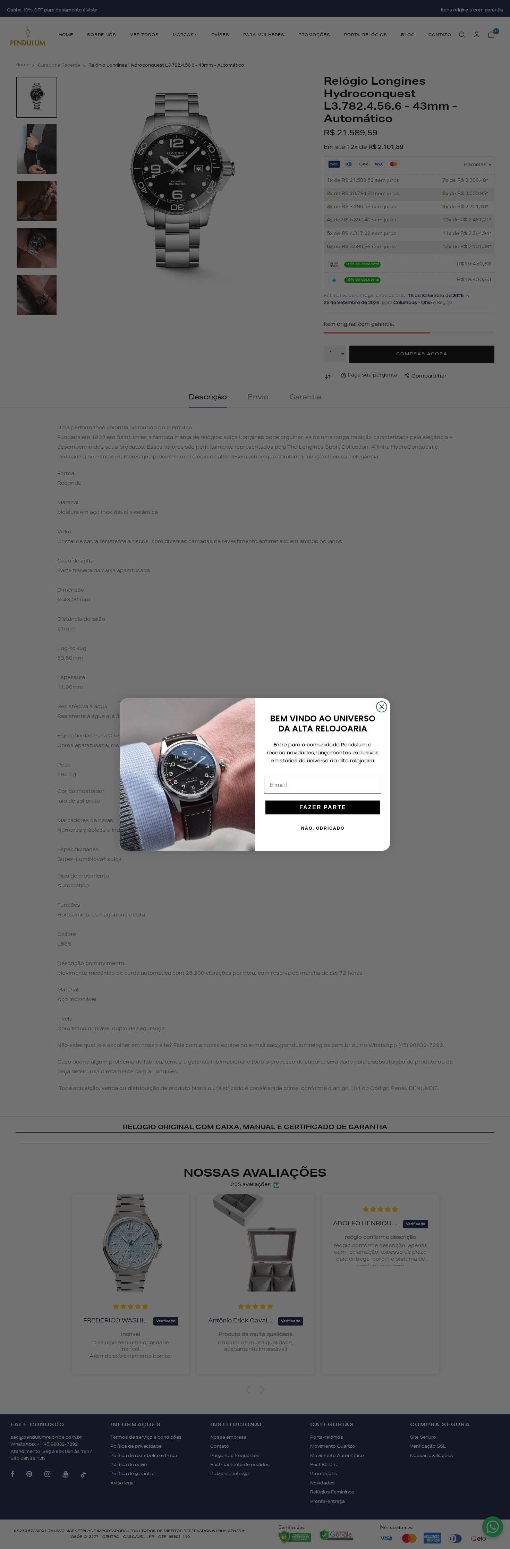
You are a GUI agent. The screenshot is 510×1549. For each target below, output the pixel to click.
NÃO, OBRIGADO (323, 828)
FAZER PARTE (322, 807)
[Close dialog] (381, 707)
